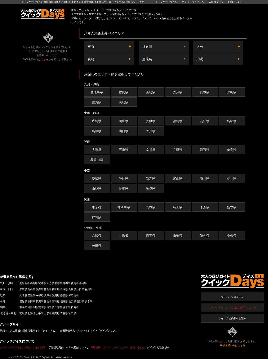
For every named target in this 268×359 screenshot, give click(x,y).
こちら (44, 59)
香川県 (150, 131)
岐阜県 (150, 188)
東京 (91, 47)
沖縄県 (231, 92)
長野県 (123, 188)
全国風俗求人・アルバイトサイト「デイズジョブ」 (89, 330)
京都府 (150, 150)
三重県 (123, 150)
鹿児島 (147, 59)
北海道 (123, 236)
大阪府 (96, 150)
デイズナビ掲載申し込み (232, 318)
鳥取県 (231, 121)
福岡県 (123, 92)
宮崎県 (150, 92)
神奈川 (147, 47)
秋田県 (96, 246)
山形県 (177, 236)
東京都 (96, 207)
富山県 (177, 178)
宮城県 (96, 236)
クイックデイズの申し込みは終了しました (232, 307)
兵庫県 (177, 150)
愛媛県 (150, 121)
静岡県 (123, 178)
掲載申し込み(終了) (35, 347)
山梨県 (96, 188)
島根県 (96, 131)
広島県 (96, 121)
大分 (200, 47)
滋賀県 (204, 150)
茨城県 (150, 207)
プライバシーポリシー (115, 347)
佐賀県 (96, 102)
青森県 (231, 236)
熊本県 (204, 92)
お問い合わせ (235, 2)
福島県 (204, 236)
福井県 (231, 178)
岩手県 (150, 236)
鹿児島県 (96, 92)
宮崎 (91, 59)
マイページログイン (232, 296)
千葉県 (204, 207)
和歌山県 (96, 160)
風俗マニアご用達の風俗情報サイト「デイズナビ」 (29, 330)
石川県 (204, 178)
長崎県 (123, 102)
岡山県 (123, 121)
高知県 (204, 121)
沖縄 (200, 59)
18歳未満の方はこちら (232, 345)
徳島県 (177, 121)
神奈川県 (123, 207)
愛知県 (96, 178)
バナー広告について (77, 347)
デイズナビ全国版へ (158, 347)
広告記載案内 (56, 347)
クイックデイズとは (166, 2)
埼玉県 (177, 207)
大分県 (177, 92)
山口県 (123, 131)
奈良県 (231, 150)
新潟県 (150, 178)
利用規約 (95, 347)
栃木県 (231, 207)
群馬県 (96, 217)
